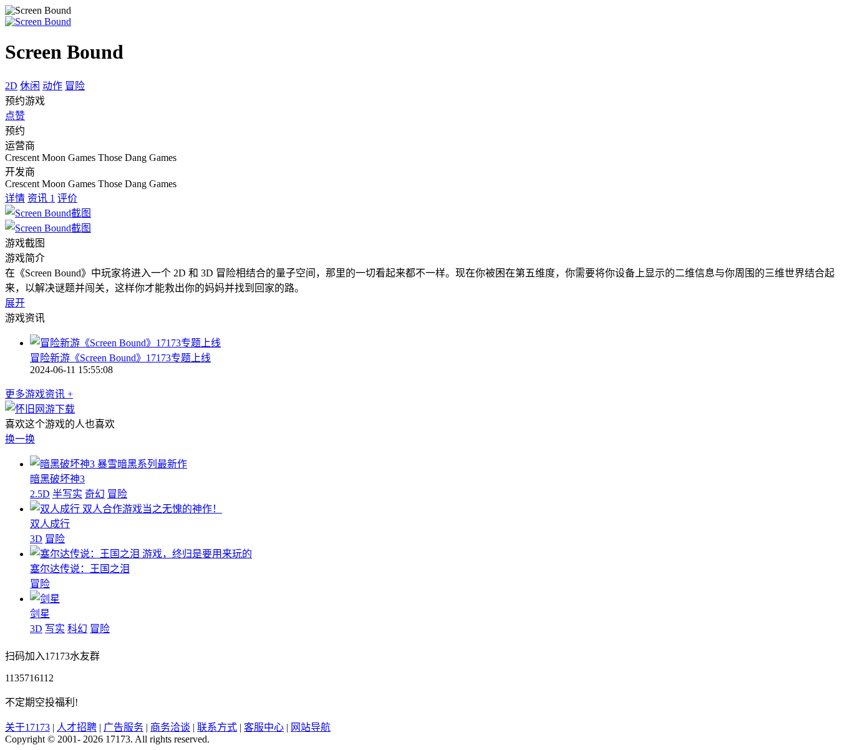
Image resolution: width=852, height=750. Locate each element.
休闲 (30, 85)
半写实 (67, 494)
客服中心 (264, 727)
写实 (55, 628)
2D (11, 85)
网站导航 (311, 727)
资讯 (41, 198)
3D (36, 538)
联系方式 (217, 727)
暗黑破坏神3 (57, 479)
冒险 (75, 85)
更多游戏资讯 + (39, 394)
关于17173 (27, 727)
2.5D (40, 494)
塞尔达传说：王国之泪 (80, 568)
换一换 (20, 439)
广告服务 (123, 727)
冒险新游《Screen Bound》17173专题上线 (120, 358)
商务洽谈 (170, 727)
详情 (15, 198)
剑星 (40, 613)
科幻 (77, 628)
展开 (15, 303)
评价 (67, 198)
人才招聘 (77, 727)
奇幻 (95, 494)
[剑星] (45, 598)
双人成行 (50, 524)
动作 (52, 85)
